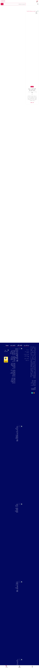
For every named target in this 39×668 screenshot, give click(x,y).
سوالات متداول (26, 358)
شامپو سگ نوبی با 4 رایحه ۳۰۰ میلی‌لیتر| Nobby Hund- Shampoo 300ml (16, 508)
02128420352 (33, 388)
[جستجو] (2, 4)
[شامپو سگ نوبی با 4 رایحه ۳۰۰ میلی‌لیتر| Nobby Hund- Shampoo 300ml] (20, 542)
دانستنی (32, 86)
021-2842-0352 (3, 0)
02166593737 (33, 389)
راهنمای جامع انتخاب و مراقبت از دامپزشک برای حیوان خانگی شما (12, 352)
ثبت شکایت (27, 360)
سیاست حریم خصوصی (27, 352)
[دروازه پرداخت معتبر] (6, 359)
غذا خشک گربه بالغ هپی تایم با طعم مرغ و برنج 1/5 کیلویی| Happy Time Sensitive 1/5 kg (16, 353)
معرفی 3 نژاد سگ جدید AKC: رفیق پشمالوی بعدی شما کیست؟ (13, 365)
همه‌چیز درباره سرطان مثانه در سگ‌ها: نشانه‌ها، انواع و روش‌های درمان (13, 358)
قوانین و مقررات (26, 354)
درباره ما (27, 349)
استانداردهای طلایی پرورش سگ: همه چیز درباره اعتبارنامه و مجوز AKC (13, 380)
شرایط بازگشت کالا (26, 356)
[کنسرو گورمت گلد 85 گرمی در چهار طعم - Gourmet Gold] (20, 619)
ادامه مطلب (32, 102)
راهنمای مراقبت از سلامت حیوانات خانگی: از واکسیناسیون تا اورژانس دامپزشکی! (12, 372)
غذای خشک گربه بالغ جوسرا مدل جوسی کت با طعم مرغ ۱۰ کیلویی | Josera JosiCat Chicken (16, 432)
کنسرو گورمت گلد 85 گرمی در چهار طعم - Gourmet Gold (16, 585)
